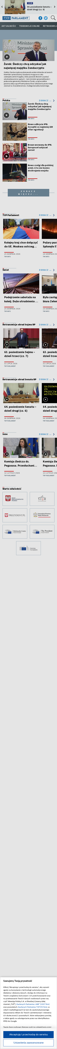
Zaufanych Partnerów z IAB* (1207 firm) (32, 1004)
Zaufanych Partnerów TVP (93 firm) (32, 1007)
